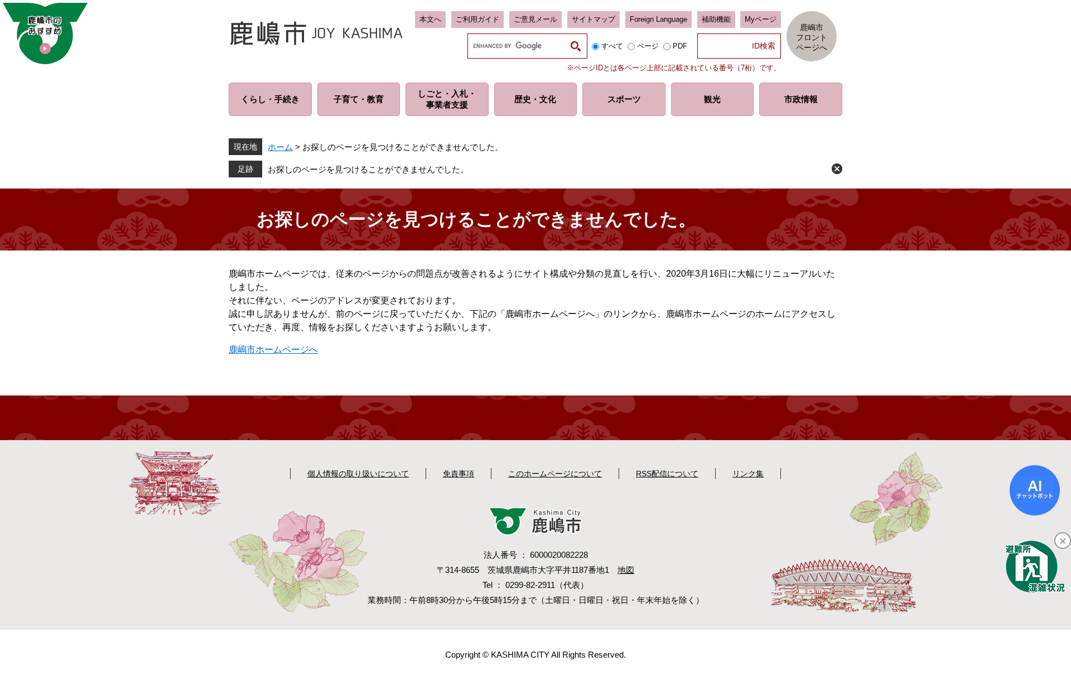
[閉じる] (1062, 540)
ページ (648, 46)
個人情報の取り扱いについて (358, 473)
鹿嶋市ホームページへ (273, 349)
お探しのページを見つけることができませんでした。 (368, 169)
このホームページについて (555, 473)
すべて (612, 46)
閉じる (837, 168)
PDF (680, 46)
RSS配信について (667, 473)
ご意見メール (535, 19)
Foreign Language (658, 19)
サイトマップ (593, 19)
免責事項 (458, 473)
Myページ (760, 19)
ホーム (280, 147)
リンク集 (748, 473)
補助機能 (716, 19)
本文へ (430, 19)
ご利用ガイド (477, 19)
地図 (625, 570)
